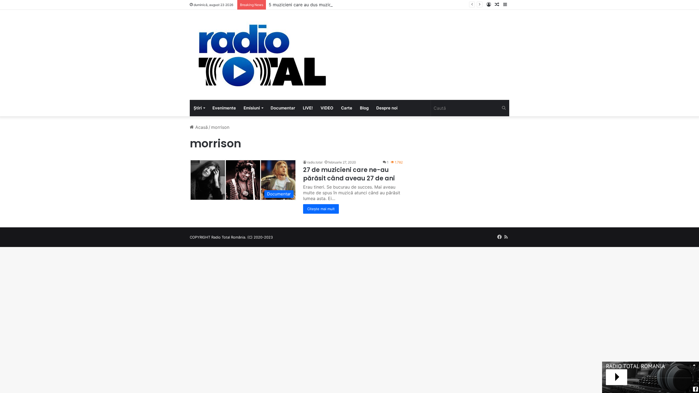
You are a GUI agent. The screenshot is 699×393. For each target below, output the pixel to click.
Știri (198, 108)
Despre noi (387, 108)
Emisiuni (252, 108)
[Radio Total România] (261, 55)
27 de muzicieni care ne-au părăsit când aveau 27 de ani (349, 174)
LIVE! (308, 108)
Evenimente (224, 108)
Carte (346, 108)
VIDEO (327, 108)
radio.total (314, 162)
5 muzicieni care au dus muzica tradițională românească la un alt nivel (341, 4)
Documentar (283, 108)
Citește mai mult (321, 209)
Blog (364, 108)
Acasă (201, 127)
